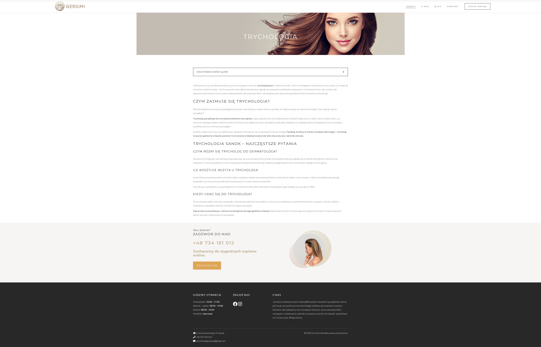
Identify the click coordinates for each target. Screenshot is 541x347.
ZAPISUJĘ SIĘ (207, 265)
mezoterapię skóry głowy (302, 211)
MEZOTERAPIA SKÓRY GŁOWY (212, 71)
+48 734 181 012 (204, 337)
